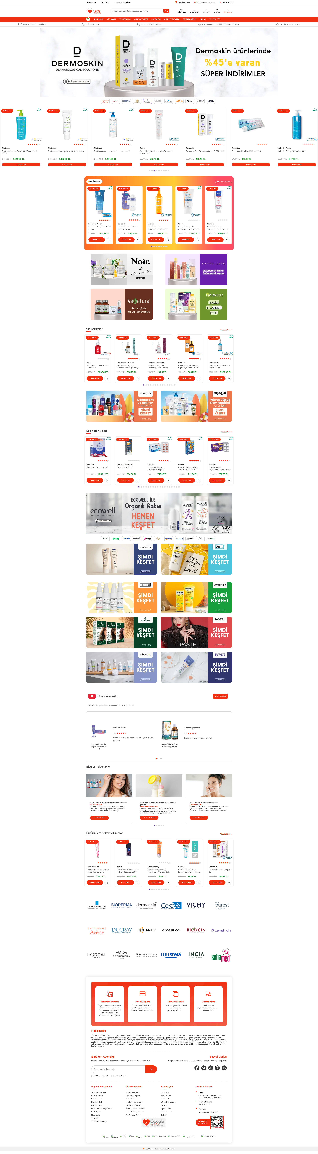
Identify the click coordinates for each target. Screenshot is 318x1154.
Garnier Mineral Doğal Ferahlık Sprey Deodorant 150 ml (188, 870)
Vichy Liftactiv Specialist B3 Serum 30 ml (98, 366)
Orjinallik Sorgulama (123, 2)
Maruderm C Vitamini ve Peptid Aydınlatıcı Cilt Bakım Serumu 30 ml (189, 366)
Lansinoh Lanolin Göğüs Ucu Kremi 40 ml (99, 746)
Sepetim (164, 1105)
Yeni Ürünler (166, 1096)
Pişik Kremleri (96, 1102)
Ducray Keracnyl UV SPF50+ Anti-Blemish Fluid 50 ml (188, 228)
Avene (96, 148)
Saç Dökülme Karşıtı (99, 1121)
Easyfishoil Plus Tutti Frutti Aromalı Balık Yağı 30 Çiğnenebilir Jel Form (188, 468)
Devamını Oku (99, 818)
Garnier (181, 867)
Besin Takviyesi (189, 19)
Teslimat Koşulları (133, 1092)
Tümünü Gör (215, 19)
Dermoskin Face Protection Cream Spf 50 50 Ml (159, 151)
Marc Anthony (153, 867)
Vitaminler (95, 1118)
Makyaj (203, 19)
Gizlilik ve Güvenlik (133, 1105)
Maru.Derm (182, 362)
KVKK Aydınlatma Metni (135, 1108)
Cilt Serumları (96, 1105)
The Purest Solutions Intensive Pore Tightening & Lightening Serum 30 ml (128, 366)
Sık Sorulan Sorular (134, 1115)
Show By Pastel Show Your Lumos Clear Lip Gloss (98, 870)
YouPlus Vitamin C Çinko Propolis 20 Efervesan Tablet (297, 152)
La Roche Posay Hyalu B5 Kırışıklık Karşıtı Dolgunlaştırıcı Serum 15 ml (220, 366)
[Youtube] (210, 1067)
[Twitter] (203, 1067)
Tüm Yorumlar (220, 696)
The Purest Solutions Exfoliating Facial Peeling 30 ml (158, 366)
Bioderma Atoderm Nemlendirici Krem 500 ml (66, 151)
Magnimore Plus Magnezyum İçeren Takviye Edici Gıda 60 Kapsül (220, 468)
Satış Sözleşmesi (133, 1099)
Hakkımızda (91, 2)
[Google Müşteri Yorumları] (153, 1127)
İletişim (163, 1115)
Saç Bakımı (156, 19)
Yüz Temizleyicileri (98, 1092)
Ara (166, 11)
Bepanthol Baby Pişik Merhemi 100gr (200, 151)
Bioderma (6, 148)
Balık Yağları (96, 1112)
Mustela (210, 224)
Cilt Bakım (111, 19)
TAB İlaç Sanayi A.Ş (125, 464)
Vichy (89, 362)
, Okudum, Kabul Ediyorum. (111, 1076)
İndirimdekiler (166, 1099)
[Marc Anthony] (159, 62)
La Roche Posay (238, 148)
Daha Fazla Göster (223, 181)
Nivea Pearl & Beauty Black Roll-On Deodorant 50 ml (128, 870)
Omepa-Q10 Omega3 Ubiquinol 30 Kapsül (156, 468)
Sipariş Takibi (166, 1108)
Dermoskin (144, 148)
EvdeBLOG (106, 2)
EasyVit (181, 464)
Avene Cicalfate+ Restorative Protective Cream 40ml (110, 152)
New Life (90, 464)
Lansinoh (121, 224)
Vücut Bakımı (125, 19)
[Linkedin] (224, 1067)
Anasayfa (165, 1092)
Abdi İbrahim (283, 148)
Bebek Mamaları (97, 1099)
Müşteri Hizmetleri (168, 1102)
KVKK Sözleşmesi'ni (101, 1076)
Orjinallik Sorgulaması (135, 1112)
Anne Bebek (98, 19)
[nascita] (159, 513)
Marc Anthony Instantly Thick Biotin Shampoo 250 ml (158, 870)
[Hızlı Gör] (108, 239)
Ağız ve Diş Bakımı (171, 19)
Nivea (119, 867)
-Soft (145, 1149)
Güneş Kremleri (141, 19)
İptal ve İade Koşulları (135, 1102)
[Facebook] (196, 1067)
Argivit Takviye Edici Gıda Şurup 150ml (169, 745)
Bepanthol (190, 148)
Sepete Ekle (21, 164)
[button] (149, 170)
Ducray (180, 224)
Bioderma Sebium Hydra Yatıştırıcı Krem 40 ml (20, 151)
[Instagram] (217, 1067)
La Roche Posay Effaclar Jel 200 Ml (99, 228)
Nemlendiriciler (97, 1096)
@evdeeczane (184, 2)
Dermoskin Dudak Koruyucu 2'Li (220, 870)
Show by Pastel (93, 867)
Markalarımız (166, 1112)
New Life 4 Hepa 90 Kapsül (97, 467)
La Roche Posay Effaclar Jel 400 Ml (246, 151)
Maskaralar (95, 1115)
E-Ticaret (151, 1149)
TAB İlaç (151, 464)
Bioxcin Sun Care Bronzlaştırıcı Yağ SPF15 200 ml (157, 228)
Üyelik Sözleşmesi (133, 1096)
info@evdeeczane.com (206, 2)
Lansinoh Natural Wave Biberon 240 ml (127, 228)
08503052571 (228, 2)
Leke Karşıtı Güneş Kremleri (102, 1108)
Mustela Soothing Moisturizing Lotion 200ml (217, 228)
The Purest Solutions (125, 362)
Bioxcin (151, 224)
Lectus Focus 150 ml (125, 467)
